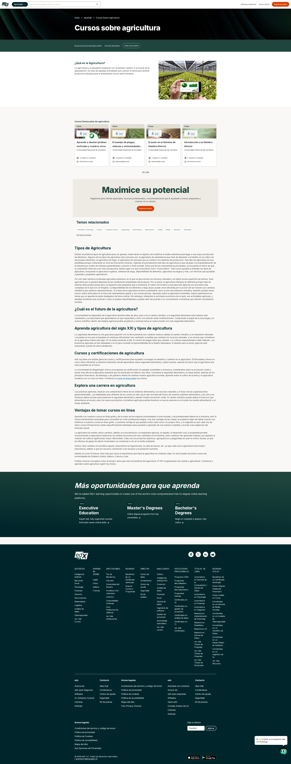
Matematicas (80, 601)
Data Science (149, 230)
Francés (96, 590)
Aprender (18, 4)
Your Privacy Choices (131, 706)
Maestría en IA (200, 629)
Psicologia (79, 587)
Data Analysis (137, 230)
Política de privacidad (131, 690)
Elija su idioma (194, 722)
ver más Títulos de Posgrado (198, 653)
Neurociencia (80, 598)
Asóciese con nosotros (178, 686)
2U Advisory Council (84, 698)
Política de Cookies (84, 736)
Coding (159, 230)
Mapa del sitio (127, 702)
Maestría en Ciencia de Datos (199, 635)
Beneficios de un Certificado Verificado (218, 580)
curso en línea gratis (126, 378)
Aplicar (211, 728)
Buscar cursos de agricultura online (88, 46)
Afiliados (79, 694)
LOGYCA (110, 597)
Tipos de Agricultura (112, 46)
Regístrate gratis (280, 4)
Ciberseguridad (81, 615)
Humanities (187, 230)
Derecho (78, 594)
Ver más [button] (145, 172)
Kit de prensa (106, 702)
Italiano (96, 587)
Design (168, 230)
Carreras (79, 702)
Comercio (161, 584)
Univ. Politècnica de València (112, 610)
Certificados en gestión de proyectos (180, 609)
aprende (88, 18)
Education (177, 230)
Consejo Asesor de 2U (178, 706)
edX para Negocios (84, 690)
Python (160, 574)
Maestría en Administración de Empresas (200, 616)
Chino (95, 583)
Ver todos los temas (83, 235)
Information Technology (85, 230)
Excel (159, 598)
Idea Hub (104, 686)
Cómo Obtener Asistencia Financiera (218, 589)
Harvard (109, 580)
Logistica (78, 605)
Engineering (125, 230)
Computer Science (111, 230)
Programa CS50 (181, 577)
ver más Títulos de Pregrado (198, 644)
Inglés (95, 580)
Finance (99, 230)
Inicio (77, 18)
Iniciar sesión (264, 4)
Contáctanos (106, 690)
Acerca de (79, 686)
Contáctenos (145, 580)
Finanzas (78, 590)
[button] (97, 4)
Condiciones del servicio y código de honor (141, 686)
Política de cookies (130, 694)
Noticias (78, 706)
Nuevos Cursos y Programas (130, 589)
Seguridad (144, 590)
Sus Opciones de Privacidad (88, 748)
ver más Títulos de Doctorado (198, 662)
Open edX (172, 702)
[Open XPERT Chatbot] (284, 750)
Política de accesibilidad (132, 698)
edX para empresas (248, 4)
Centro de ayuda (107, 694)
